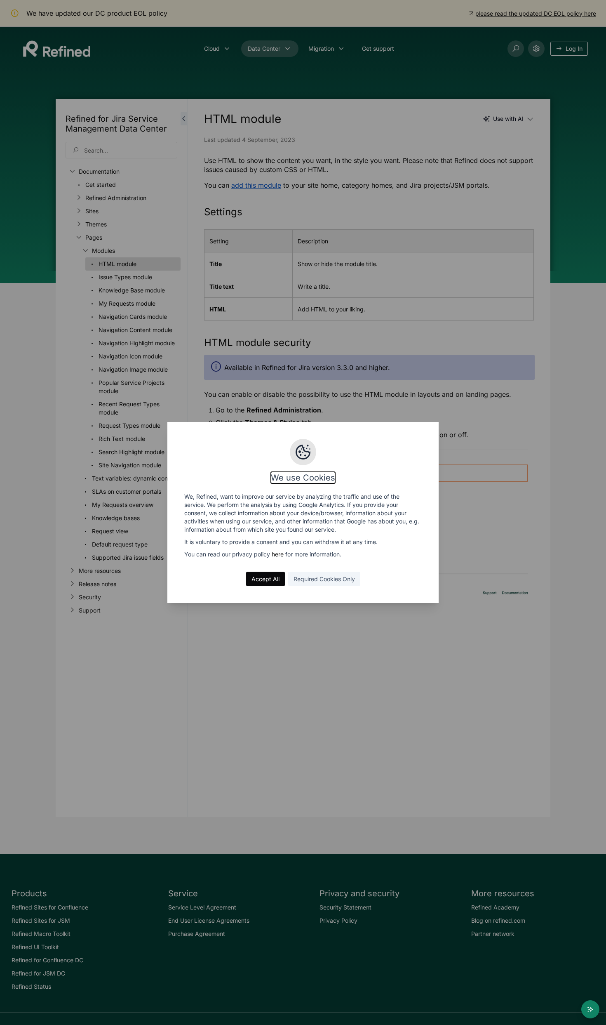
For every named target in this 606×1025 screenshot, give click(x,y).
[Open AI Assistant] (590, 1009)
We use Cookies (303, 478)
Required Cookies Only (324, 578)
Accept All (265, 578)
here (278, 554)
